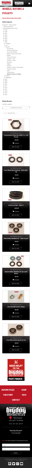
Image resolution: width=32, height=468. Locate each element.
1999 (6, 30)
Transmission (10, 72)
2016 (6, 87)
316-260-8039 (17, 433)
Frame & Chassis (11, 69)
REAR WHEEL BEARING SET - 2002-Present (16, 238)
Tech (24, 395)
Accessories (10, 48)
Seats (8, 70)
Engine (9, 64)
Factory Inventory (8, 26)
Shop (23, 389)
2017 (6, 89)
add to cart (15, 147)
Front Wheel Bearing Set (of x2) (16, 340)
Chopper (8, 43)
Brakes (9, 55)
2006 (6, 42)
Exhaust (9, 65)
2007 (6, 79)
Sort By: (5, 113)
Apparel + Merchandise (9, 25)
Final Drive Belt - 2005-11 (16, 205)
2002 (6, 35)
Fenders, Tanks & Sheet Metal (15, 67)
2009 (6, 82)
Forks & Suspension (12, 50)
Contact (16, 400)
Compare (16, 143)
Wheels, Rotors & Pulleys (14, 74)
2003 (6, 36)
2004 (6, 38)
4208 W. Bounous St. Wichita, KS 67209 (17, 418)
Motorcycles (7, 389)
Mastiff (8, 47)
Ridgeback (8, 77)
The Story (8, 395)
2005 (6, 40)
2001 (6, 33)
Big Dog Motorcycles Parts (10, 28)
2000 (6, 31)
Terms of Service (20, 460)
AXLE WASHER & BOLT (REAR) (16, 307)
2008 (6, 81)
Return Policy (10, 460)
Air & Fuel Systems (12, 52)
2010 (6, 84)
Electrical (9, 62)
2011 (6, 86)
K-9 (7, 45)
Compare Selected (16, 107)
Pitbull (7, 76)
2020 (6, 94)
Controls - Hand (11, 60)
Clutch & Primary (11, 57)
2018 (6, 91)
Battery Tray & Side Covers (14, 53)
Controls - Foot (11, 59)
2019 (6, 92)
